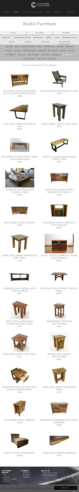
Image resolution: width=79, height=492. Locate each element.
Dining (48, 38)
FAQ (4, 475)
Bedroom (6, 38)
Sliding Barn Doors (22, 38)
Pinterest (26, 475)
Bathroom (38, 38)
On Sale (28, 42)
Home (7, 12)
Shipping (6, 477)
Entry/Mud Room (69, 38)
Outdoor (45, 42)
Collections (64, 42)
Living (56, 38)
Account (70, 12)
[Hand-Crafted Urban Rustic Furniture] (40, 8)
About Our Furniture (49, 475)
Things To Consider (10, 479)
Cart (47, 12)
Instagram (26, 477)
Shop (16, 12)
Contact (58, 12)
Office (12, 42)
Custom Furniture (32, 12)
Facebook (26, 473)
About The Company (50, 473)
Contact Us (7, 481)
